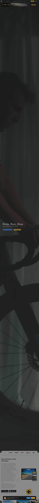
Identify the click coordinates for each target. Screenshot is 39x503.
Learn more (16, 498)
